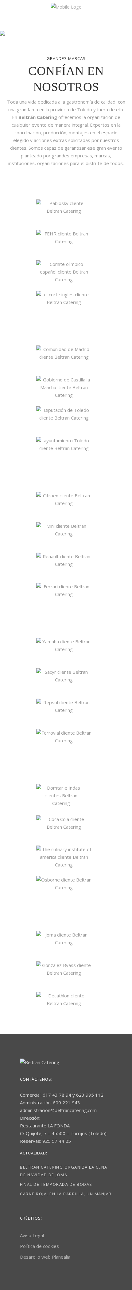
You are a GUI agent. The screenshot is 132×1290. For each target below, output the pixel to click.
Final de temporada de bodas (56, 1184)
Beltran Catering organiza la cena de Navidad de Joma (63, 1171)
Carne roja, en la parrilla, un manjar (66, 1194)
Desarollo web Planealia (45, 1257)
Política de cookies (39, 1246)
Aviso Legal (32, 1235)
